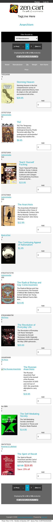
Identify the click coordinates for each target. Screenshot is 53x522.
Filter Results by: (27, 34)
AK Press (4, 360)
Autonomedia (6, 115)
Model (7, 64)
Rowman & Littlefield (8, 446)
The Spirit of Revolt (27, 454)
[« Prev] (16, 46)
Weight (34, 64)
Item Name (44, 64)
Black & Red (5, 235)
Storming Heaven (25, 82)
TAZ (19, 122)
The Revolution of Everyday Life (26, 325)
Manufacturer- (18, 64)
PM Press (4, 317)
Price (26, 70)
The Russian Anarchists (30, 368)
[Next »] (37, 46)
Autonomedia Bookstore (25, 517)
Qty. (27, 64)
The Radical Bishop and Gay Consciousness (29, 283)
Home (37, 2)
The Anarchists (25, 204)
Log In (46, 2)
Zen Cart (44, 517)
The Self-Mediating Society (29, 414)
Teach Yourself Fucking (26, 163)
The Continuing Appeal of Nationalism (29, 243)
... (23, 46)
